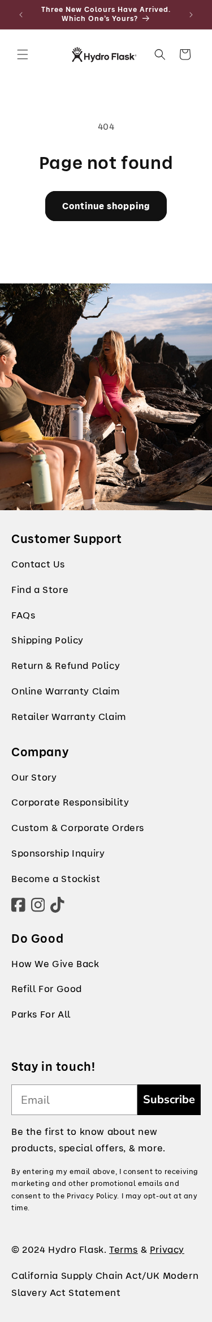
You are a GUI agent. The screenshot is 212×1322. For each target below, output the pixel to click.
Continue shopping (106, 206)
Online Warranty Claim (65, 691)
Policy (69, 640)
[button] (22, 54)
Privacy (167, 1250)
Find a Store (39, 590)
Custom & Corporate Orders (77, 828)
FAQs (23, 615)
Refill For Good (46, 989)
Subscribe (169, 1099)
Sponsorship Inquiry (58, 853)
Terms (123, 1250)
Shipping (32, 640)
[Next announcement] (191, 14)
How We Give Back (55, 964)
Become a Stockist (55, 879)
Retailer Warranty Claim (69, 717)
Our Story (34, 777)
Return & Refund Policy (65, 666)
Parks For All (41, 1014)
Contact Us (38, 564)
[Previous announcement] (20, 14)
